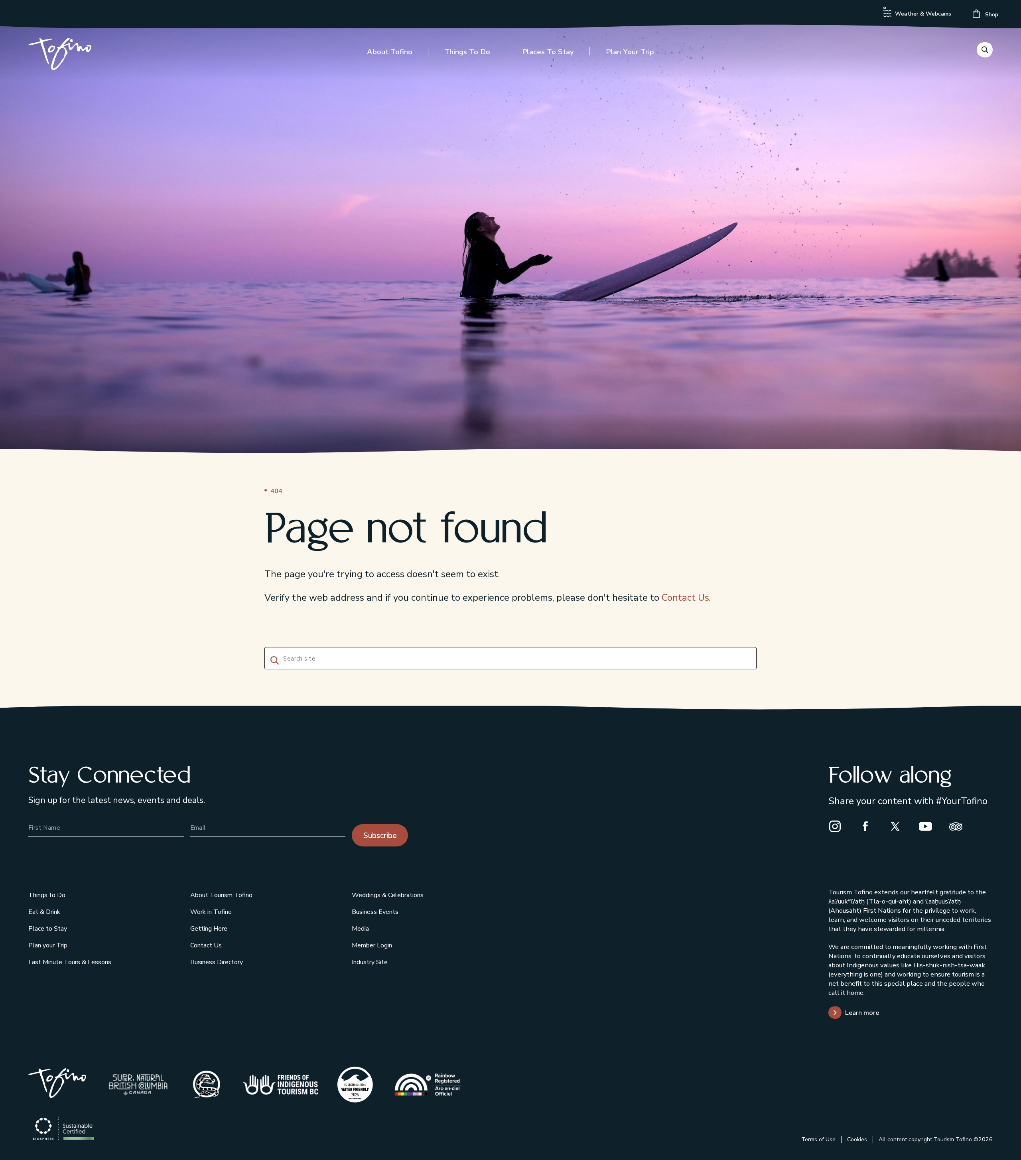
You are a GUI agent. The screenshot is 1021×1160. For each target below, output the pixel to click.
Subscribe (380, 836)
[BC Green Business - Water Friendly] (355, 1085)
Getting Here (208, 928)
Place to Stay (47, 928)
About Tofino (389, 52)
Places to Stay (548, 52)
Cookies (857, 1139)
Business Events (375, 911)
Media (360, 928)
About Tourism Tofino (221, 895)
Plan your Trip (630, 52)
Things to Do (467, 52)
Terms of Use (818, 1139)
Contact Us (685, 597)
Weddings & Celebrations (388, 895)
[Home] (59, 55)
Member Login (372, 945)
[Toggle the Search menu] (985, 50)
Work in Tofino (211, 911)
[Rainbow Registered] (428, 1084)
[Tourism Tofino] (57, 1094)
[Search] (273, 659)
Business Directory (216, 962)
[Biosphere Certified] (63, 1128)
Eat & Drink (44, 911)
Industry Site (370, 962)
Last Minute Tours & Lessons (69, 962)
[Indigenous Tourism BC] (280, 1085)
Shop (991, 14)
